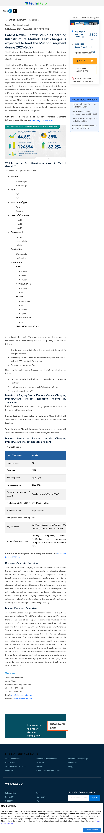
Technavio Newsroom (15, 20)
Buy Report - (80, 34)
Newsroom (41, 797)
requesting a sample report (42, 120)
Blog (38, 793)
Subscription (10, 793)
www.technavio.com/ (23, 698)
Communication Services (15, 766)
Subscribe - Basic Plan (80, 45)
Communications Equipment (48, 770)
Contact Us (9, 797)
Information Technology (78, 759)
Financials (9, 770)
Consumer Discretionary (46, 759)
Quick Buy (82, 61)
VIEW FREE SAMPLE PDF (82, 69)
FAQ (38, 801)
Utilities (39, 766)
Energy (70, 766)
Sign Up (95, 798)
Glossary (9, 801)
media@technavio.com (21, 695)
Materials (40, 763)
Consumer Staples (12, 759)
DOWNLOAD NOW (57, 725)
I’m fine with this (92, 830)
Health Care (10, 763)
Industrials (34, 20)
